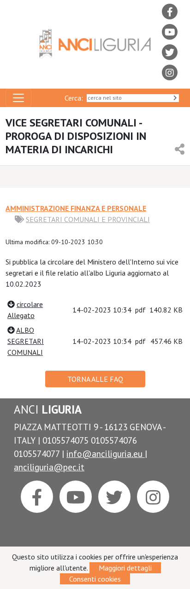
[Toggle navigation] (18, 98)
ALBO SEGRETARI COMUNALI (25, 341)
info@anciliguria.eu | (106, 453)
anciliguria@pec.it (49, 467)
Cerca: (76, 97)
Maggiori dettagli (125, 567)
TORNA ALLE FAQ (95, 379)
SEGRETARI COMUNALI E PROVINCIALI (88, 219)
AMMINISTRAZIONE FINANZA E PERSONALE (76, 208)
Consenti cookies (95, 578)
